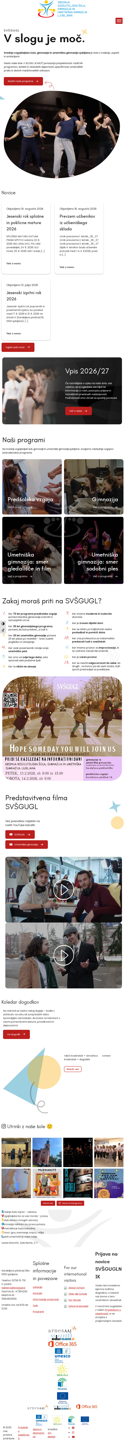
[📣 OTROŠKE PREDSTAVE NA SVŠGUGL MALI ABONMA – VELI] (47, 1183)
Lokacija (37, 1287)
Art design (51, 1434)
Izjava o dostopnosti (38, 1433)
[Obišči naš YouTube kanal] (73, 1437)
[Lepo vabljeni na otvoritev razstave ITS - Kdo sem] (109, 1183)
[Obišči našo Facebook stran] (73, 1428)
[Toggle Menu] (119, 20)
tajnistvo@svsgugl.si (13, 1288)
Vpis (35, 1305)
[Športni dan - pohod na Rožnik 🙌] (47, 1152)
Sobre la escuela (78, 1306)
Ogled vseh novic (15, 347)
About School (76, 1288)
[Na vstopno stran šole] (62, 9)
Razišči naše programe (20, 81)
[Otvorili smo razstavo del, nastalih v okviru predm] (16, 1183)
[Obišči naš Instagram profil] (73, 1432)
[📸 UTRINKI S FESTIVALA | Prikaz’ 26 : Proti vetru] (78, 1152)
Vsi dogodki (13, 1034)
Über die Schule (77, 1294)
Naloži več (73, 1069)
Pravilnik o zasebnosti (23, 1433)
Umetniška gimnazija (26, 844)
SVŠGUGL (19, 834)
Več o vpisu (75, 410)
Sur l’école (74, 1300)
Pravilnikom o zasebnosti (108, 1311)
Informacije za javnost (46, 1299)
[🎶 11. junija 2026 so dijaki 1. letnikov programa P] (109, 1152)
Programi (38, 1311)
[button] (32, 487)
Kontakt (37, 1293)
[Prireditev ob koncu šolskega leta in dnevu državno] (16, 1152)
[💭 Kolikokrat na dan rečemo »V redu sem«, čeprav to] (78, 1183)
